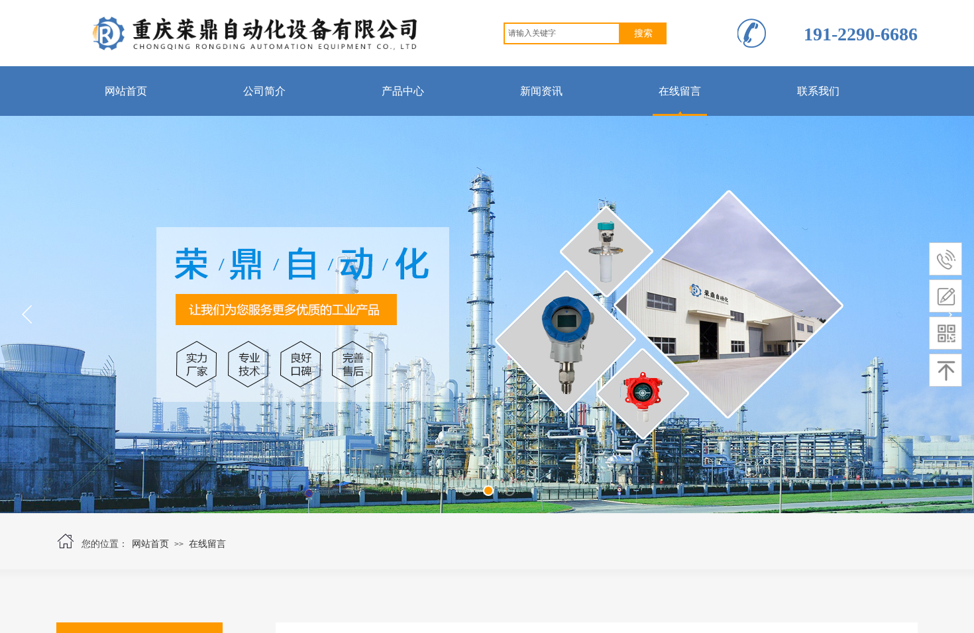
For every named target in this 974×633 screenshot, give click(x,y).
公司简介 (264, 91)
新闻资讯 (541, 91)
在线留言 (680, 91)
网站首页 (126, 91)
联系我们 (818, 91)
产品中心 (403, 91)
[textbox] (562, 33)
